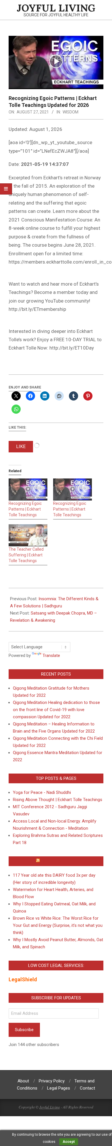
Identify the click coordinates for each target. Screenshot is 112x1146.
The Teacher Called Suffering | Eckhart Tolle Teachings (26, 555)
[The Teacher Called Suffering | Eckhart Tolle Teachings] (28, 535)
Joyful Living (49, 1107)
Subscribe (24, 1029)
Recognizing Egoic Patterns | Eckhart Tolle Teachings (25, 509)
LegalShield (23, 979)
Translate (51, 655)
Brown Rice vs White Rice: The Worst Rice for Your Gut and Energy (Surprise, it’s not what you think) (58, 925)
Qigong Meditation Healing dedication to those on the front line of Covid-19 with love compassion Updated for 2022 (56, 709)
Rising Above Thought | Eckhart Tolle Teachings (57, 799)
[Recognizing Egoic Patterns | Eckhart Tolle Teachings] (28, 489)
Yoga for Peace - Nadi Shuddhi (42, 792)
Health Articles (58, 861)
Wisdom (70, 112)
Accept (69, 1142)
